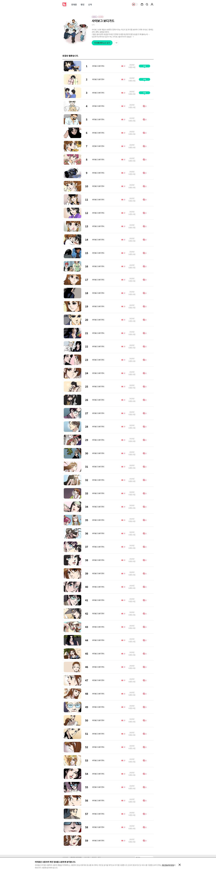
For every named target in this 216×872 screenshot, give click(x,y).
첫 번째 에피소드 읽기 (102, 43)
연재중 (74, 4)
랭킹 (82, 4)
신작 (90, 4)
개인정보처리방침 (168, 865)
